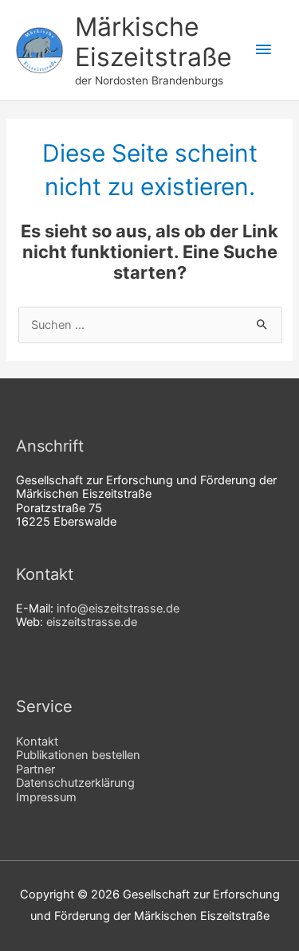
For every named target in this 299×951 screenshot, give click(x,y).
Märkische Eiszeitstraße (153, 41)
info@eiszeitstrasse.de (118, 608)
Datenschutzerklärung (75, 783)
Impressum (46, 797)
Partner (35, 769)
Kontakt (37, 741)
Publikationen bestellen (78, 755)
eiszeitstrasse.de (91, 622)
